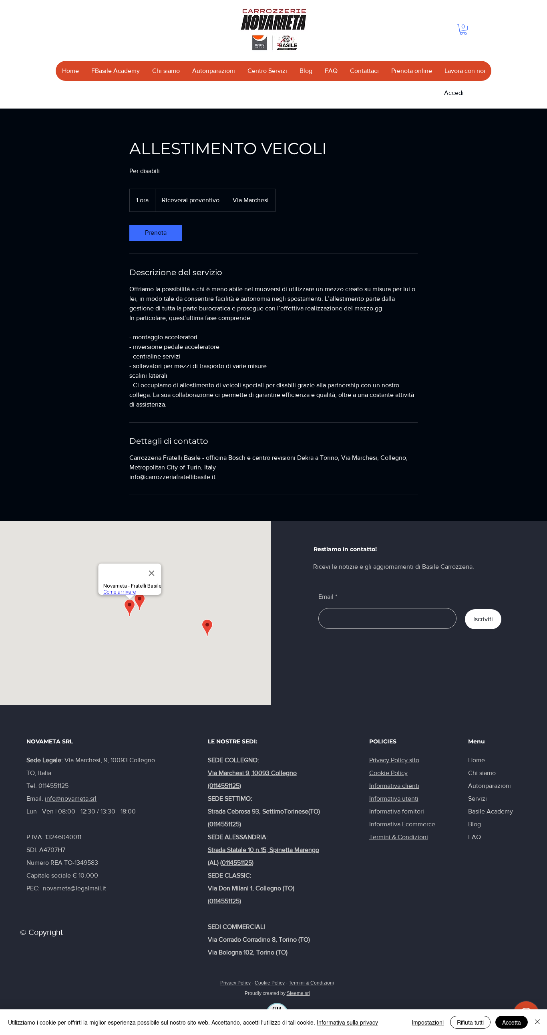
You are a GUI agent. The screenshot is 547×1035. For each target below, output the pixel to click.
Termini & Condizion (311, 983)
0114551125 (53, 785)
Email (326, 597)
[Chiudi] (537, 1022)
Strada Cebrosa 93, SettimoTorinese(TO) (264, 811)
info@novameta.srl (71, 798)
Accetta (511, 1022)
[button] (463, 29)
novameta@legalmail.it (73, 888)
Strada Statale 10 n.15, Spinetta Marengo (263, 849)
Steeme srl (298, 993)
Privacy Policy (235, 983)
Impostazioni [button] (428, 1022)
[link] (155, 233)
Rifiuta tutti (470, 1022)
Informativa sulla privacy (347, 1022)
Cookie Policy (270, 983)
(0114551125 (223, 785)
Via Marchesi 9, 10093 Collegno (252, 772)
